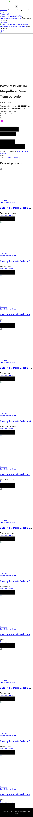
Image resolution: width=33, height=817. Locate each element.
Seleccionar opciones (6, 215)
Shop (5, 10)
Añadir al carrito (9, 129)
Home (2, 10)
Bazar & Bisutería (22, 151)
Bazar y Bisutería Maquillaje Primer (11, 18)
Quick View (3, 200)
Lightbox (2, 31)
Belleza (14, 202)
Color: (2, 116)
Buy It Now (8, 134)
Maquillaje (3, 153)
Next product (4, 22)
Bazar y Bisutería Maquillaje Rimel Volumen (13, 26)
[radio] (1, 120)
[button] (16, 6)
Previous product (5, 14)
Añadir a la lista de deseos (12, 146)
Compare (7, 142)
